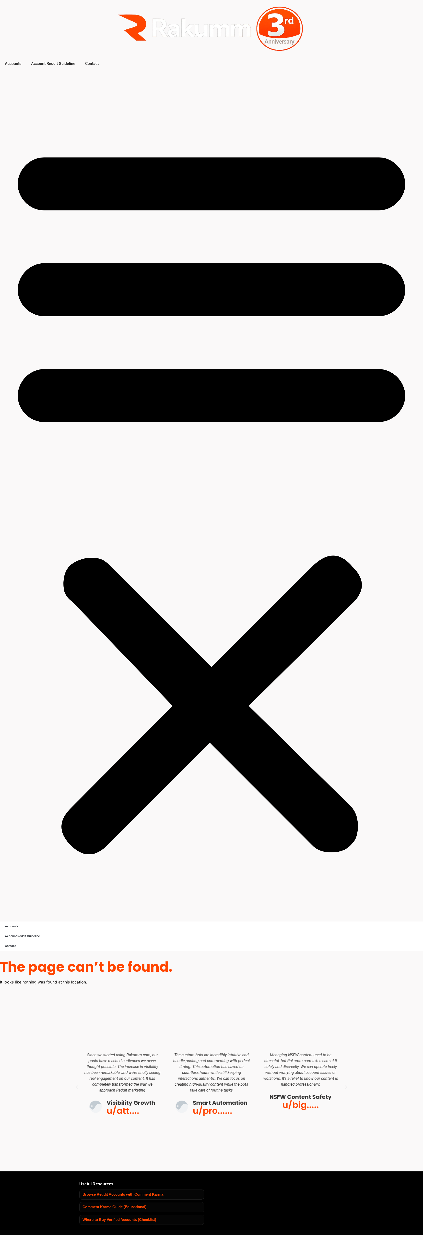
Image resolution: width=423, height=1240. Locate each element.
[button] (211, 494)
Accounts (13, 63)
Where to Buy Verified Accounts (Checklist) (119, 1220)
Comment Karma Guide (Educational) (114, 1207)
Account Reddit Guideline (53, 63)
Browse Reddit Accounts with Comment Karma (122, 1194)
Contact (92, 63)
